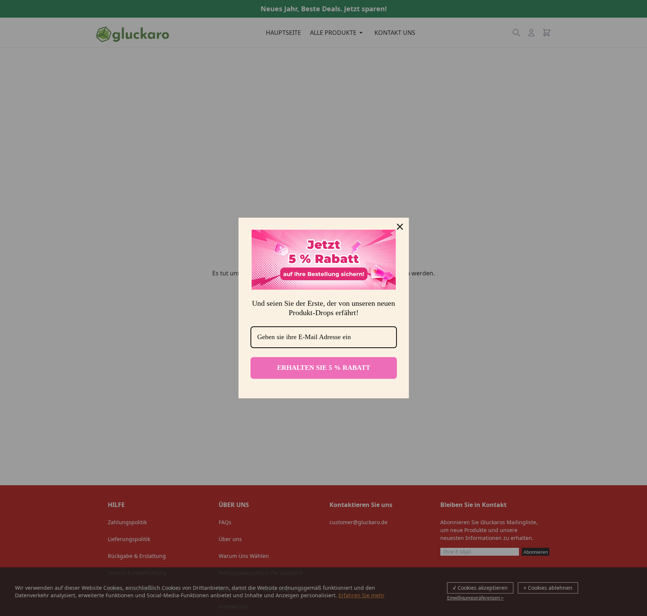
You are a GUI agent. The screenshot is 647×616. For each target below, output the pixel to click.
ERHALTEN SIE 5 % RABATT (323, 367)
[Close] (400, 227)
